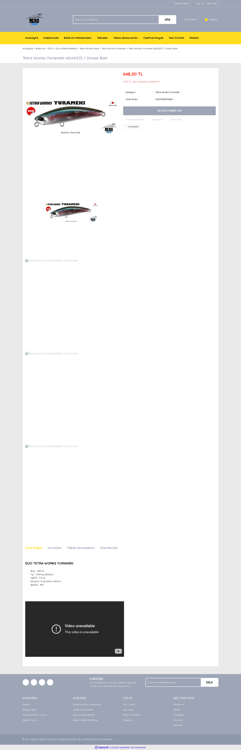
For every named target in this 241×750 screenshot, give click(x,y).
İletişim (194, 37)
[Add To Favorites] (134, 119)
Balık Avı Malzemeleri (78, 37)
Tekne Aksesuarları (125, 37)
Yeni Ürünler (176, 37)
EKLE (209, 682)
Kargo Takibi (30, 709)
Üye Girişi (128, 709)
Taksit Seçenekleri (81, 548)
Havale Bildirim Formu (35, 714)
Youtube (177, 720)
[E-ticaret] (120, 747)
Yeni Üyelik (129, 704)
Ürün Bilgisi (33, 548)
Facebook (179, 704)
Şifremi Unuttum (132, 714)
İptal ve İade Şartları (84, 714)
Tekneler (102, 37)
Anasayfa (31, 37)
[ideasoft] (102, 747)
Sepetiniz (128, 720)
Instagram (179, 714)
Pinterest (178, 725)
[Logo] (35, 19)
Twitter (176, 709)
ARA (167, 19)
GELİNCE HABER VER (169, 110)
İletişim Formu (30, 720)
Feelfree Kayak (153, 37)
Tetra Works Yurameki (167, 92)
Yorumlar (54, 548)
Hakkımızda (51, 37)
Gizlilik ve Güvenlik (83, 709)
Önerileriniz (109, 548)
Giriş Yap (211, 3)
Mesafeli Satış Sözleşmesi (87, 704)
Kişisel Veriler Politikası (85, 720)
